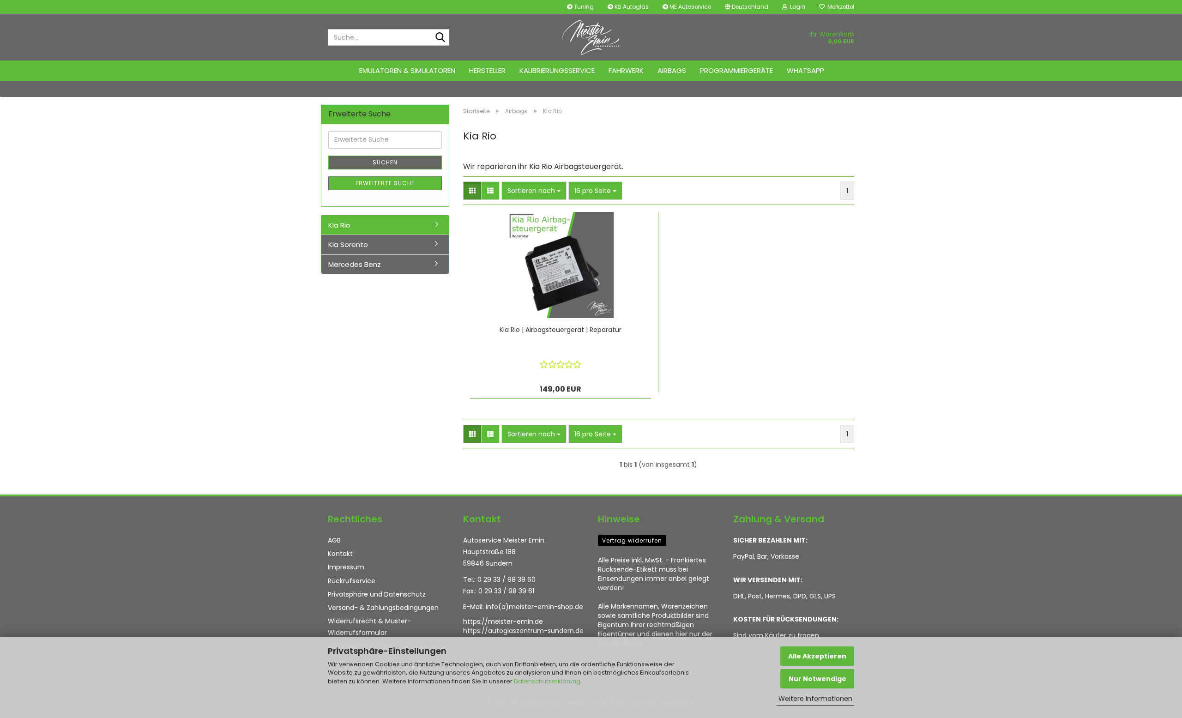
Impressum (346, 567)
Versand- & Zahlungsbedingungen (383, 607)
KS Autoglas (631, 7)
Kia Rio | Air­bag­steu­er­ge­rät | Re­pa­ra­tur (560, 329)
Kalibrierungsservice (557, 70)
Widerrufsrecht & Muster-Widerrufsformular (369, 626)
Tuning (583, 7)
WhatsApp (805, 70)
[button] (746, 7)
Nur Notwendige (817, 678)
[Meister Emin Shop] (591, 37)
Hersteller (487, 70)
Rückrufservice (351, 580)
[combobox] (534, 190)
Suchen (385, 162)
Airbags (671, 70)
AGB (334, 540)
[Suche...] (440, 38)
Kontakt (340, 553)
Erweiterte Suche (385, 183)
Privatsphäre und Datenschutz (377, 594)
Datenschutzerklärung (547, 681)
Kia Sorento (348, 244)
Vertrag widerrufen (632, 540)
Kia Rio (339, 225)
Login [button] (796, 7)
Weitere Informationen (815, 698)
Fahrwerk (626, 70)
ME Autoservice (689, 7)
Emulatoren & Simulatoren (407, 70)
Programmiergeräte (736, 70)
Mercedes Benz (354, 264)
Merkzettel (839, 7)
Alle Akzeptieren (817, 656)
